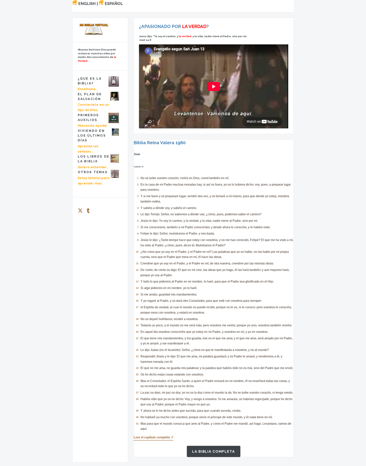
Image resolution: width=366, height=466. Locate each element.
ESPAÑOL (113, 3)
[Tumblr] (88, 210)
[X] (80, 210)
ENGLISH (86, 3)
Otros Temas (93, 172)
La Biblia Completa (213, 451)
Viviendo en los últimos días (92, 135)
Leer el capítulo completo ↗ (153, 437)
